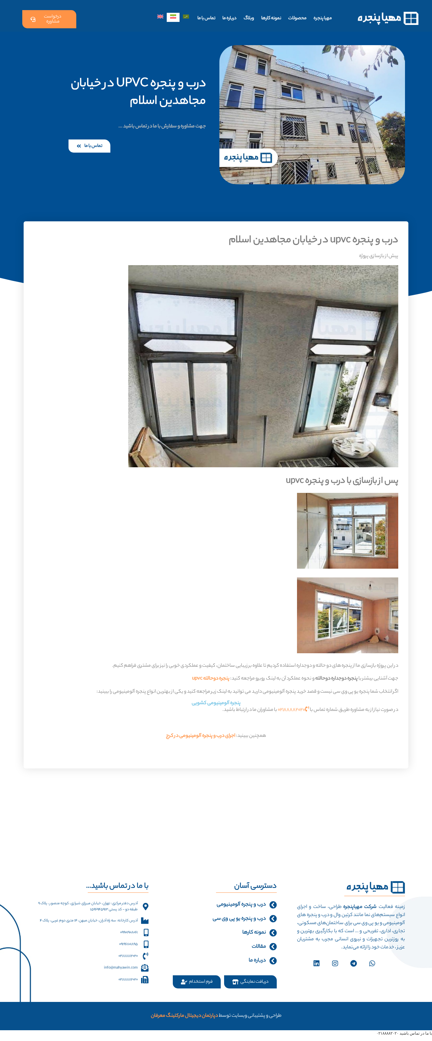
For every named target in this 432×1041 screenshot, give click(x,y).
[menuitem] (186, 17)
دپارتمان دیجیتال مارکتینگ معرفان (184, 1016)
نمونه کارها (271, 18)
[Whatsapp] (372, 963)
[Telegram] (353, 963)
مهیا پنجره (323, 18)
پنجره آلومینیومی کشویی (216, 703)
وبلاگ (249, 18)
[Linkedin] (316, 963)
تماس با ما (206, 18)
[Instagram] (335, 963)
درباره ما (229, 18)
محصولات (297, 18)
